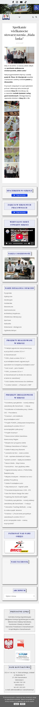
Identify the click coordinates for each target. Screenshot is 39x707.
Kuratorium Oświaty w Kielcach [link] (19, 624)
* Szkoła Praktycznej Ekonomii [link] (14, 450)
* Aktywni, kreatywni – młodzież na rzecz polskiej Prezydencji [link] (18, 478)
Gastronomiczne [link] (9, 310)
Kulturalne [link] (7, 324)
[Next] (30, 268)
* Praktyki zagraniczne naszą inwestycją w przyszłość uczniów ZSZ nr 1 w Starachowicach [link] (18, 351)
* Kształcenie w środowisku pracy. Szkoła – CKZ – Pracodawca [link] (19, 411)
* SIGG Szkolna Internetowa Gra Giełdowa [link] (18, 381)
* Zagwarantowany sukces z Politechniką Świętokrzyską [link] (18, 471)
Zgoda (16, 704)
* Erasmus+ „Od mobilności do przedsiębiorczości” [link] (13, 417)
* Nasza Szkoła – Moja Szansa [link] (14, 463)
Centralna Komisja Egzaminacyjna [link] (19, 617)
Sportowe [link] (7, 320)
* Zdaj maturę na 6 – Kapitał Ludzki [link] (16, 487)
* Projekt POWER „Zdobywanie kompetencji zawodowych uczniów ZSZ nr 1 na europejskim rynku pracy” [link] (19, 426)
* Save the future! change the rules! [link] (16, 493)
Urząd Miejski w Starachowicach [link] (19, 629)
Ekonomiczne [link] (8, 307)
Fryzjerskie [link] (8, 293)
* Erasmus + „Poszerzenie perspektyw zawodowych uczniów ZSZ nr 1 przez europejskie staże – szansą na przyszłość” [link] (17, 518)
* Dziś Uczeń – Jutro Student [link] (14, 368)
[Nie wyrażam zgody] (37, 701)
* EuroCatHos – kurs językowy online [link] (16, 466)
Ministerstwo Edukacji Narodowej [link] (19, 622)
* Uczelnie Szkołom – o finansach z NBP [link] (17, 385)
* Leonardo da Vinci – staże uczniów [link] (16, 453)
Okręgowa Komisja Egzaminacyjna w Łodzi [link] (19, 619)
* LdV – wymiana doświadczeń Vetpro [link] (17, 456)
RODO (22, 704)
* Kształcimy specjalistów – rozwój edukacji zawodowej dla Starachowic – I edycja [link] (19, 404)
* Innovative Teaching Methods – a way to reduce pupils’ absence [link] (17, 508)
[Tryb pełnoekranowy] (32, 243)
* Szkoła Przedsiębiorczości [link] (13, 483)
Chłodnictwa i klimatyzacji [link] (12, 317)
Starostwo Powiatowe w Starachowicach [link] (20, 627)
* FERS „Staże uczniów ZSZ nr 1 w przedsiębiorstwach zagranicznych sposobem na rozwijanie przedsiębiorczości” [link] (19, 361)
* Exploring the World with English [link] (15, 497)
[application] (19, 236)
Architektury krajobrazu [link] (12, 313)
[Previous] (8, 268)
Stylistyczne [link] (8, 296)
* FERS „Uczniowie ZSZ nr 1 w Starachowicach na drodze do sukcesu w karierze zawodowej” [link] (18, 374)
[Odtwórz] (7, 243)
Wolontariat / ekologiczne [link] (13, 327)
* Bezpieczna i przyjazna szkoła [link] (15, 443)
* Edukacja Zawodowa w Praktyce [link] (15, 446)
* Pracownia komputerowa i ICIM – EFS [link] (17, 490)
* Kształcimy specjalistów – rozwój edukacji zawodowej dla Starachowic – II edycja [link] (19, 502)
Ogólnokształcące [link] (10, 330)
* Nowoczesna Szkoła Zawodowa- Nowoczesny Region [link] (16, 437)
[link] (36, 7)
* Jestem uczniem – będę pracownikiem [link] (17, 460)
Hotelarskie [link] (8, 303)
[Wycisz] (29, 243)
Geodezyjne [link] (8, 300)
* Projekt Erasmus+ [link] (11, 433)
